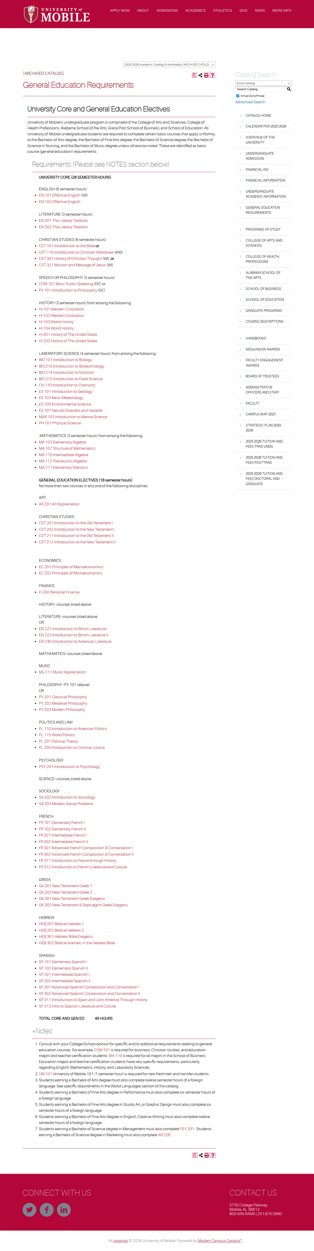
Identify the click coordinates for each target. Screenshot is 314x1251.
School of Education (265, 300)
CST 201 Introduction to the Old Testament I (76, 523)
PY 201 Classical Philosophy (63, 697)
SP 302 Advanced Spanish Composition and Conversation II (89, 993)
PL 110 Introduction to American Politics (73, 729)
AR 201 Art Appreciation (59, 504)
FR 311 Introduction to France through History (77, 860)
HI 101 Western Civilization (61, 309)
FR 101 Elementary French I (62, 822)
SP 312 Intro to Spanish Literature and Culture (77, 1006)
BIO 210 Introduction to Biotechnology (71, 366)
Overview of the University (260, 140)
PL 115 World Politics (57, 735)
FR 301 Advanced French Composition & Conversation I (86, 848)
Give (243, 11)
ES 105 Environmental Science (65, 404)
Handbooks (256, 338)
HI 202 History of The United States (68, 341)
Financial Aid (257, 170)
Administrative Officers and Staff (262, 390)
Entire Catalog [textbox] (246, 83)
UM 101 (45, 1074)
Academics (195, 11)
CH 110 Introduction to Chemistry (67, 385)
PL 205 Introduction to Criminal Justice (72, 747)
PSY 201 (187, 1129)
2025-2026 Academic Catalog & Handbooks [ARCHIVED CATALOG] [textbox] (168, 64)
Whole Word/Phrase (252, 95)
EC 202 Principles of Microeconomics (70, 573)
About (143, 11)
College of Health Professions (262, 259)
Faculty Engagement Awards (264, 363)
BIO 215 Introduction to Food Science (71, 379)
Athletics (222, 11)
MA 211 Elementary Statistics (63, 467)
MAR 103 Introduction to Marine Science (73, 417)
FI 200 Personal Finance (59, 592)
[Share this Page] (200, 75)
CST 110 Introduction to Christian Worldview (76, 252)
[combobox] (169, 64)
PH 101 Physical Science (60, 423)
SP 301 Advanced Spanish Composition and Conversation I (89, 987)
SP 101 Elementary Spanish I (63, 962)
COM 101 (102, 1050)
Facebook (47, 1210)
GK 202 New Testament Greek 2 (65, 892)
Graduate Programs (264, 311)
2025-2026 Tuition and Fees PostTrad (264, 460)
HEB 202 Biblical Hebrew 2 (61, 930)
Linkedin (64, 1210)
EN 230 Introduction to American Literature (75, 641)
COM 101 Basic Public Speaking (66, 284)
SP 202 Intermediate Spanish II (64, 981)
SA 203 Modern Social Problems (66, 804)
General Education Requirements (263, 210)
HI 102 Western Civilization (61, 315)
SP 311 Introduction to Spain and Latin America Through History (93, 1000)
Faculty (253, 403)
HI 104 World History (56, 328)
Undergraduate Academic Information (266, 194)
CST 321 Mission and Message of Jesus (72, 265)
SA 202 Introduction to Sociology (67, 797)
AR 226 (164, 1135)
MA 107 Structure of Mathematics (67, 448)
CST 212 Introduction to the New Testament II (77, 542)
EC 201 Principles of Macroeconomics (71, 567)
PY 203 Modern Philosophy (62, 709)
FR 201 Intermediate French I (63, 835)
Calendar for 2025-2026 (266, 126)
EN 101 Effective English (59, 195)
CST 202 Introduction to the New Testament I (76, 529)
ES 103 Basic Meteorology (61, 398)
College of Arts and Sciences (264, 243)
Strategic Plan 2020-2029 (264, 428)
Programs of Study (263, 230)
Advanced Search (250, 102)
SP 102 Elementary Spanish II (63, 968)
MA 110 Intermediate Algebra (63, 455)
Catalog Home (258, 116)
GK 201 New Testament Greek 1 (65, 886)
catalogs (120, 1241)
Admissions (167, 11)
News (260, 11)
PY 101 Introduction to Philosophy (68, 290)
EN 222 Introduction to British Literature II (73, 635)
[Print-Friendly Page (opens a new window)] (206, 75)
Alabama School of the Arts (263, 275)
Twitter (29, 1210)
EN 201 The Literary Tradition (63, 220)
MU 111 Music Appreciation (62, 672)
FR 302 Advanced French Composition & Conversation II (86, 854)
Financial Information (265, 180)
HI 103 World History (56, 322)
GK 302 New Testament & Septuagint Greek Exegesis (83, 905)
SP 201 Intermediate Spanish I (64, 974)
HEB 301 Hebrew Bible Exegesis (66, 936)
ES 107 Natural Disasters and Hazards (71, 410)
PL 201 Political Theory (58, 741)
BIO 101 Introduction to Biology (65, 360)
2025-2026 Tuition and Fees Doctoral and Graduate (264, 479)
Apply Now (119, 11)
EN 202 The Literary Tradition (63, 227)
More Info (281, 11)
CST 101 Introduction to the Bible (67, 246)
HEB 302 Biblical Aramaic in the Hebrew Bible (77, 943)
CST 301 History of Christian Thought (70, 258)
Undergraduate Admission (260, 156)
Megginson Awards (263, 349)
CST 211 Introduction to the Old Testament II (76, 535)
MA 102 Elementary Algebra (62, 442)
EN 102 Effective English (59, 202)
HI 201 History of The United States (68, 334)
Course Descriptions (264, 322)
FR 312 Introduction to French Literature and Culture (83, 867)
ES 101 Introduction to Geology (65, 391)
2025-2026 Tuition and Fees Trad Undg (264, 444)
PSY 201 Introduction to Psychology (69, 766)
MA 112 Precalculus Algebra (63, 461)
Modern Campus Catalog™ (220, 1241)
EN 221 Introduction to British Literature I (73, 629)
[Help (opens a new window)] (212, 75)
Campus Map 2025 (260, 414)
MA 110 (115, 1056)
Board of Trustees (262, 376)
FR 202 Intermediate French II (63, 842)
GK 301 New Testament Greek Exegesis (72, 898)
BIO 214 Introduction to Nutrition (66, 372)
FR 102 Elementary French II (62, 829)
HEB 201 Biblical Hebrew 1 (61, 924)
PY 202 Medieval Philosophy (63, 703)
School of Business (263, 289)
